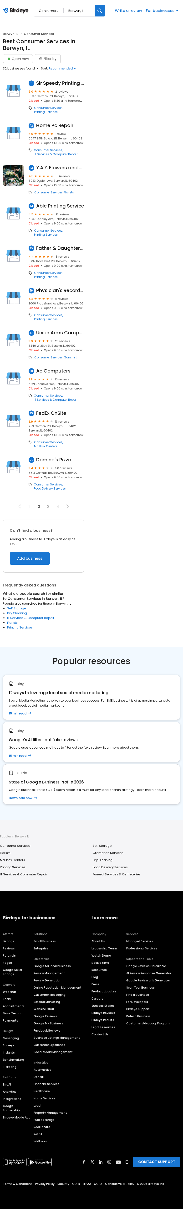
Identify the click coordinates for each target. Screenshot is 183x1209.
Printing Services (46, 112)
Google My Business (48, 1023)
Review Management (49, 973)
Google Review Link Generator (148, 980)
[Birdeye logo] (16, 10)
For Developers (137, 1002)
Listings (8, 941)
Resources (99, 970)
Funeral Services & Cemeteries (117, 874)
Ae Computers (53, 371)
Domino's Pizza (53, 460)
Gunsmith (71, 357)
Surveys (8, 1045)
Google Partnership (11, 1108)
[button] (19, 506)
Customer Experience (49, 1045)
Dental (39, 1077)
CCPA (98, 1184)
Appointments (14, 1006)
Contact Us (100, 1034)
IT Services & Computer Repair (55, 154)
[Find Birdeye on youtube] (118, 1162)
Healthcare (42, 1091)
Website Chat (44, 1009)
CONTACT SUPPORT (156, 1161)
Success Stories (103, 1006)
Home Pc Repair (54, 125)
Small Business (45, 941)
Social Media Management (53, 1052)
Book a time (100, 963)
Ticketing (9, 1067)
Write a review (128, 10)
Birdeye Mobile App (16, 1117)
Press (95, 984)
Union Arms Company (60, 333)
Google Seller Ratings (12, 972)
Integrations (12, 1099)
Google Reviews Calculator (146, 966)
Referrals (9, 955)
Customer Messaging (50, 995)
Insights (9, 1052)
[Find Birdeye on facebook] (84, 1162)
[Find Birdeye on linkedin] (101, 1162)
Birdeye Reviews (103, 1013)
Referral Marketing (47, 1002)
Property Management (50, 1113)
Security (63, 1184)
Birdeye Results (103, 1020)
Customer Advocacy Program (148, 1023)
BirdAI (7, 1084)
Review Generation (47, 980)
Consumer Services (48, 108)
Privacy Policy (45, 1184)
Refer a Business (138, 1016)
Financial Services (46, 1084)
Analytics (9, 1092)
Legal (37, 1105)
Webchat (9, 992)
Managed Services (139, 941)
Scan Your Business (140, 987)
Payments (10, 1020)
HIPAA (87, 1184)
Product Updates (104, 991)
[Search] (100, 10)
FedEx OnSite (51, 413)
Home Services (44, 1098)
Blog (95, 977)
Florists (69, 192)
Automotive (42, 1070)
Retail (38, 1134)
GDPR (76, 1184)
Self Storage (16, 608)
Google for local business (52, 966)
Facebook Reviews (47, 1030)
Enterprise (41, 948)
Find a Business (137, 995)
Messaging (11, 1038)
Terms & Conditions (17, 1184)
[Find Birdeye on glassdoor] (127, 1162)
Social (7, 999)
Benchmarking (13, 1060)
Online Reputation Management (57, 987)
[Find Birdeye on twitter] (92, 1162)
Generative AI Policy (119, 1184)
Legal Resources (103, 1027)
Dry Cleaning (17, 613)
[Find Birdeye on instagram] (109, 1162)
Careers (97, 998)
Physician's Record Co (60, 290)
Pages (7, 963)
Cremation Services (108, 853)
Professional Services (141, 948)
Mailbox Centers (45, 446)
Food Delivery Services (50, 488)
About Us (98, 941)
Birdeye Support (138, 1009)
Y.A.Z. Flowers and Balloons (60, 168)
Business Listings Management (57, 1038)
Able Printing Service (60, 206)
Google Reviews (45, 1016)
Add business (29, 558)
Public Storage (44, 1120)
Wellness (40, 1141)
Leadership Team (104, 948)
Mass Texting (12, 1013)
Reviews (9, 948)
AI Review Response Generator (148, 973)
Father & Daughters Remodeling (60, 248)
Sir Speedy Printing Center (60, 83)
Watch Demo (101, 955)
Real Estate (42, 1127)
